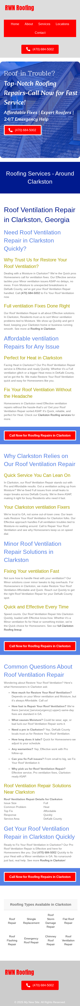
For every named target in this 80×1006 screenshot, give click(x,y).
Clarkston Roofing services (54, 414)
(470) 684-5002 (30, 293)
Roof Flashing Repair (12, 940)
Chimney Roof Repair (50, 940)
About (29, 24)
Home (15, 24)
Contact (40, 32)
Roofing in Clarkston (42, 328)
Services (44, 24)
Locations (62, 24)
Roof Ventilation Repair (68, 940)
